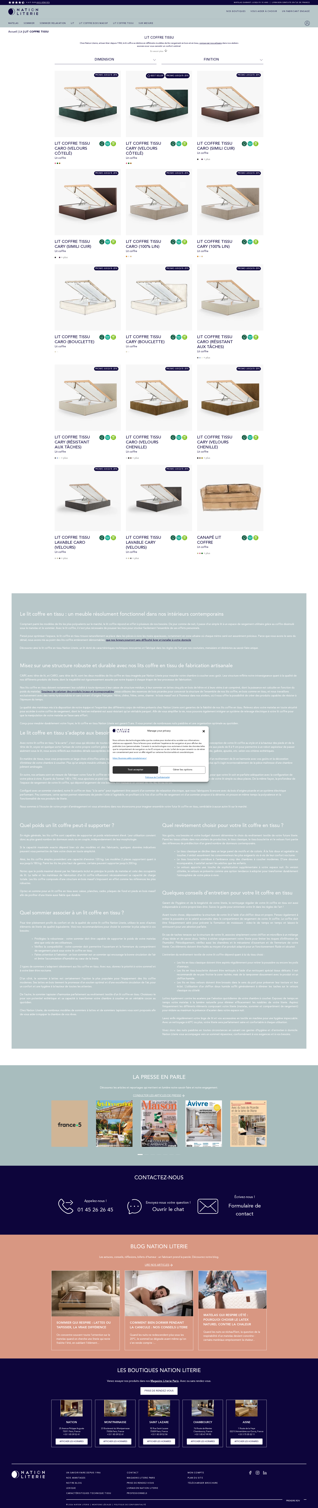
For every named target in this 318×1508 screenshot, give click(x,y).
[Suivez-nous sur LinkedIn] (265, 1473)
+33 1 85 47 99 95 (202, 1435)
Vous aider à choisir (264, 11)
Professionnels (137, 1493)
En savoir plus (157, 51)
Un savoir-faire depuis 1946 (83, 1473)
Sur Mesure (146, 23)
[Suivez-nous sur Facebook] (250, 1473)
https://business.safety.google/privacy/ (130, 758)
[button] (203, 731)
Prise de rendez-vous (159, 1391)
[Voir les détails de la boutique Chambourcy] (203, 1409)
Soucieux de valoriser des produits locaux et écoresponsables (77, 691)
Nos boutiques (236, 11)
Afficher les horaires (72, 1442)
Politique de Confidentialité (157, 777)
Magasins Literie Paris (141, 1478)
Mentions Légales (101, 1505)
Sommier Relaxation (53, 23)
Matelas (13, 23)
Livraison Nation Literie (142, 1488)
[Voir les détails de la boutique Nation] (71, 1409)
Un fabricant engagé (296, 11)
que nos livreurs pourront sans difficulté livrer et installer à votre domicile (148, 640)
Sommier (29, 23)
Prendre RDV (293, 1501)
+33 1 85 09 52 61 (115, 1435)
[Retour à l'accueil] (28, 1474)
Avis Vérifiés (43, 2)
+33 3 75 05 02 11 (246, 1435)
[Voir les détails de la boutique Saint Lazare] (159, 1409)
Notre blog (74, 1483)
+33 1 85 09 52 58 (159, 1435)
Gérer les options (182, 770)
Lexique (71, 1488)
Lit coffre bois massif (93, 23)
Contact (133, 1473)
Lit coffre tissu (123, 23)
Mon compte (196, 1473)
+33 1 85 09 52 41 (71, 1435)
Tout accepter (135, 770)
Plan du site (195, 1478)
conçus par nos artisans (210, 43)
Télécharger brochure (203, 1483)
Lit (72, 23)
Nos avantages (76, 1478)
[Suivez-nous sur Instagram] (258, 1473)
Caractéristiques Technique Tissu (88, 1493)
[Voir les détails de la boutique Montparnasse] (115, 1409)
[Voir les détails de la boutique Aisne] (246, 1409)
